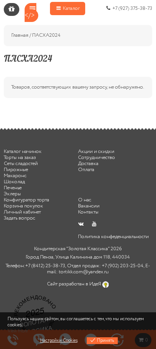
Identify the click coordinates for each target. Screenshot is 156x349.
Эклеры (12, 194)
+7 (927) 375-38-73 (131, 8)
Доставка (88, 163)
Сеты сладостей (21, 163)
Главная (19, 35)
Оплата (86, 169)
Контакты (88, 212)
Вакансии (89, 206)
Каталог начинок (23, 151)
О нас (84, 200)
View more (18, 331)
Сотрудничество (96, 157)
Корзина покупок (23, 206)
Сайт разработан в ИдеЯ (74, 284)
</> (30, 15)
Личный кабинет (22, 212)
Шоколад (14, 181)
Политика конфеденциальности (113, 236)
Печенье (13, 188)
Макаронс (15, 175)
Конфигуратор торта (26, 200)
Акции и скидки (96, 151)
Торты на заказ (20, 157)
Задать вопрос (19, 218)
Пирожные (16, 169)
